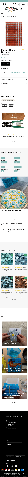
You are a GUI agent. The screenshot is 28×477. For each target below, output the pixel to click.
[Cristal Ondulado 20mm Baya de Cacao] (21, 282)
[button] (22, 49)
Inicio (2, 16)
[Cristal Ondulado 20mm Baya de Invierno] (7, 282)
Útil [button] (8, 440)
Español (23, 4)
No (2, 171)
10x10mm (4, 162)
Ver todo (14, 299)
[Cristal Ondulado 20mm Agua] (7, 259)
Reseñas (3, 87)
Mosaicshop (10, 460)
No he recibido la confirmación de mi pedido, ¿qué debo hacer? (12, 230)
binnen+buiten (18, 166)
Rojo (3, 157)
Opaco (16, 171)
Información (4, 83)
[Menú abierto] (3, 13)
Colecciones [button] (10, 435)
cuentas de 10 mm (11, 16)
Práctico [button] (9, 444)
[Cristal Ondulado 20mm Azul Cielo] (21, 259)
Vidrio (3, 166)
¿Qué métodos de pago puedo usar (12, 224)
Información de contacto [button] (12, 416)
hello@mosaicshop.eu (12, 428)
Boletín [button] (9, 449)
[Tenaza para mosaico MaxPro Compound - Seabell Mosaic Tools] (13, 121)
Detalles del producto (7, 79)
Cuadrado (17, 157)
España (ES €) (19, 456)
